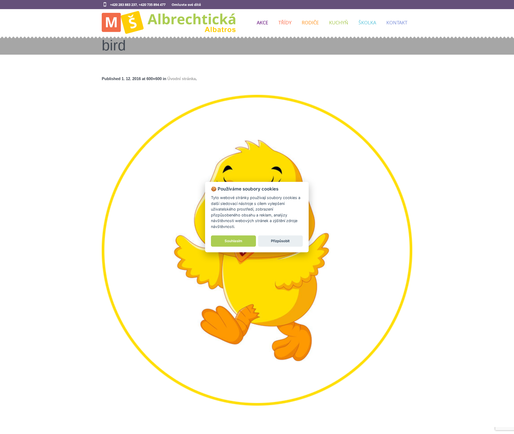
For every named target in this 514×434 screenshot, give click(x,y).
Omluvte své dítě (186, 4)
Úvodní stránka (181, 78)
